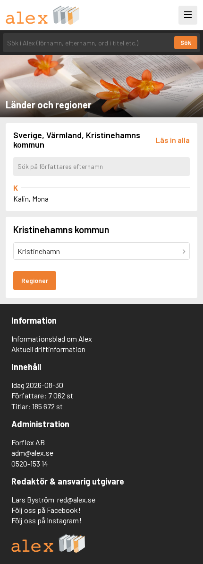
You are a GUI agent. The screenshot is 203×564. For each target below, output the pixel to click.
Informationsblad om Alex (51, 338)
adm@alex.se (32, 452)
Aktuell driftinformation (48, 348)
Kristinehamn (38, 251)
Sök (185, 42)
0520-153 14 (29, 463)
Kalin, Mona (31, 198)
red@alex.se (76, 499)
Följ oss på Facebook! (46, 509)
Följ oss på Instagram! (46, 520)
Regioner (34, 280)
